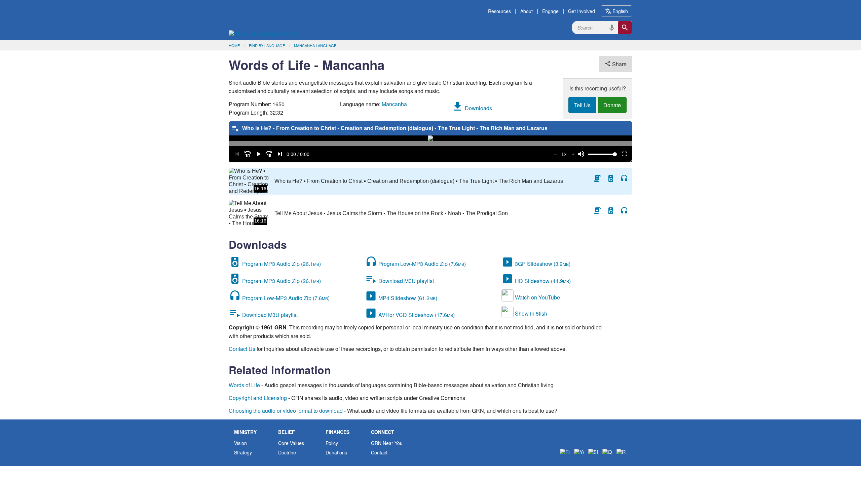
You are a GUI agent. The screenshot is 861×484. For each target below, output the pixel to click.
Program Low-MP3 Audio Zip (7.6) (285, 298)
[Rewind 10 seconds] (248, 154)
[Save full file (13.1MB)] (610, 178)
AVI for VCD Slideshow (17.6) (416, 315)
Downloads (477, 108)
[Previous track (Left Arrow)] (237, 154)
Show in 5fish (530, 313)
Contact (379, 452)
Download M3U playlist (269, 315)
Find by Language (267, 45)
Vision (240, 443)
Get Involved (581, 11)
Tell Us (582, 105)
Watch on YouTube (537, 297)
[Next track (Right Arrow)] (280, 154)
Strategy (243, 452)
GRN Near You (387, 443)
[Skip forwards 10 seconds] (269, 154)
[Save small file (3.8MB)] (624, 178)
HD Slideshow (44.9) (542, 281)
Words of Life (244, 385)
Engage (550, 11)
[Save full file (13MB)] (610, 210)
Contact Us (242, 349)
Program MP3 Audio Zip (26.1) (281, 264)
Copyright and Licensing (258, 398)
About (526, 11)
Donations (336, 452)
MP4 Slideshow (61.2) (407, 298)
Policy (332, 443)
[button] (258, 154)
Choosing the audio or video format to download (286, 410)
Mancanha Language (315, 45)
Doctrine (287, 452)
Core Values (291, 443)
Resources (499, 11)
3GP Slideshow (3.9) (542, 264)
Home (234, 45)
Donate (612, 105)
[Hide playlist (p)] (235, 128)
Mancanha (394, 104)
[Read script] (597, 178)
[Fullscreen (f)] (624, 154)
